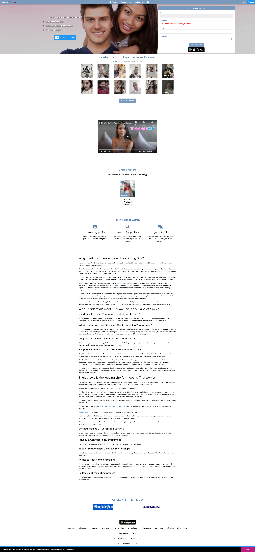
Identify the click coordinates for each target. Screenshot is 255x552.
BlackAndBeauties (120, 539)
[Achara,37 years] (87, 86)
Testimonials (105, 528)
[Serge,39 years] (135, 86)
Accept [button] (248, 549)
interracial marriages (126, 283)
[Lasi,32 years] (87, 71)
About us (94, 528)
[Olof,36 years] (103, 71)
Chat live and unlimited (196, 8)
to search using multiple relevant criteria (108, 406)
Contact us (159, 528)
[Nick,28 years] (168, 86)
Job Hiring (71, 528)
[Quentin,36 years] (168, 71)
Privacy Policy (119, 528)
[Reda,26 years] (135, 71)
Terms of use (132, 528)
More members (127, 101)
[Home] (6, 2)
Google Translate (85, 412)
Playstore (117, 422)
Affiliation (170, 528)
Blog (179, 528)
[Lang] (14, 2)
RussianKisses (136, 539)
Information (83, 528)
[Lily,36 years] (120, 71)
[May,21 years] (151, 71)
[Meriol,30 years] (120, 86)
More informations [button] (69, 549)
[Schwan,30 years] (103, 86)
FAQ (185, 528)
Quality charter (145, 528)
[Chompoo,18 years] (151, 86)
